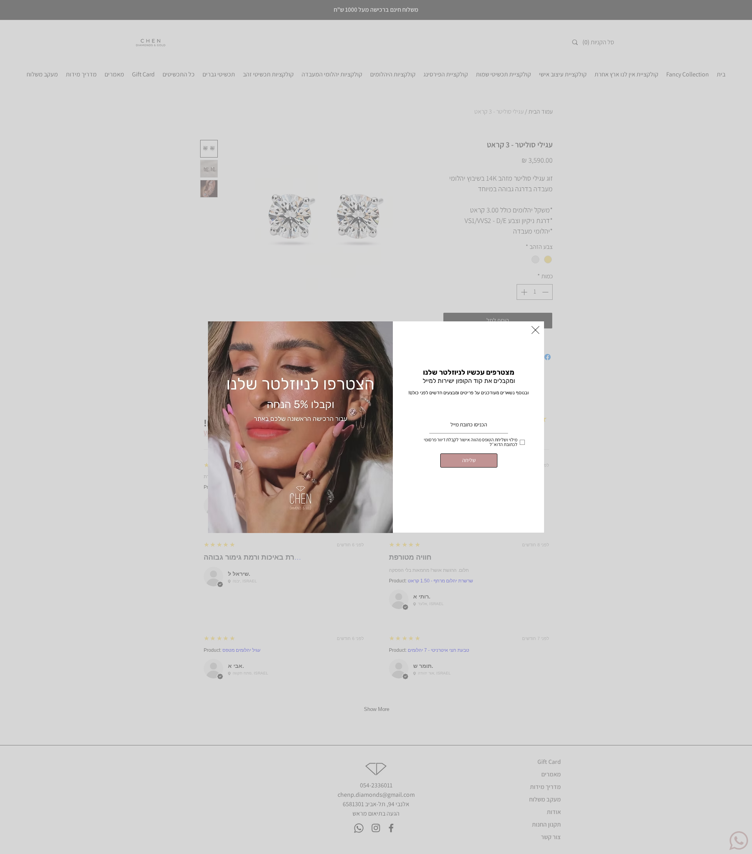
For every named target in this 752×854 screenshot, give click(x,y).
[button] (535, 330)
